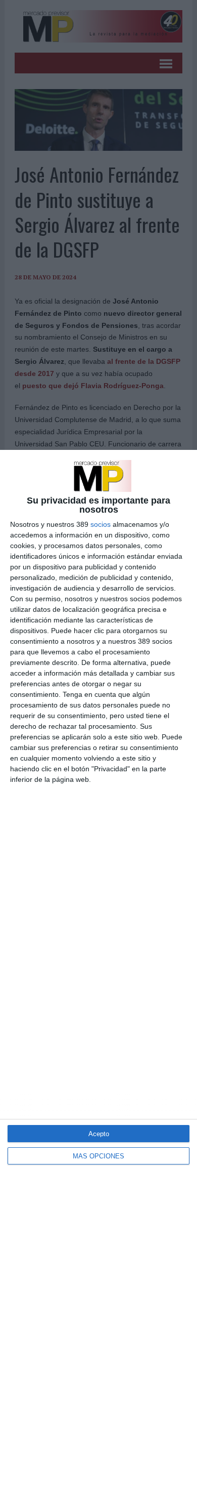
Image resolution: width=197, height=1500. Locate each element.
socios (100, 524)
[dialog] (98, 975)
